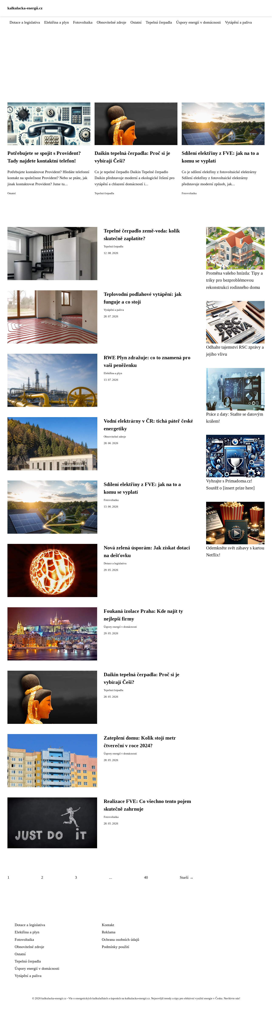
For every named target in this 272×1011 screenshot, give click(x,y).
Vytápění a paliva (238, 22)
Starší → (186, 877)
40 (146, 877)
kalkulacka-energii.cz (24, 8)
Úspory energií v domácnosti (198, 22)
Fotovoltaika (82, 22)
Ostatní (136, 22)
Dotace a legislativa (25, 22)
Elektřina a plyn (56, 22)
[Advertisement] (136, 57)
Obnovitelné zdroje (111, 22)
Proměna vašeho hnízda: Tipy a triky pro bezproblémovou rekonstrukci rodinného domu (234, 280)
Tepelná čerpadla (159, 22)
